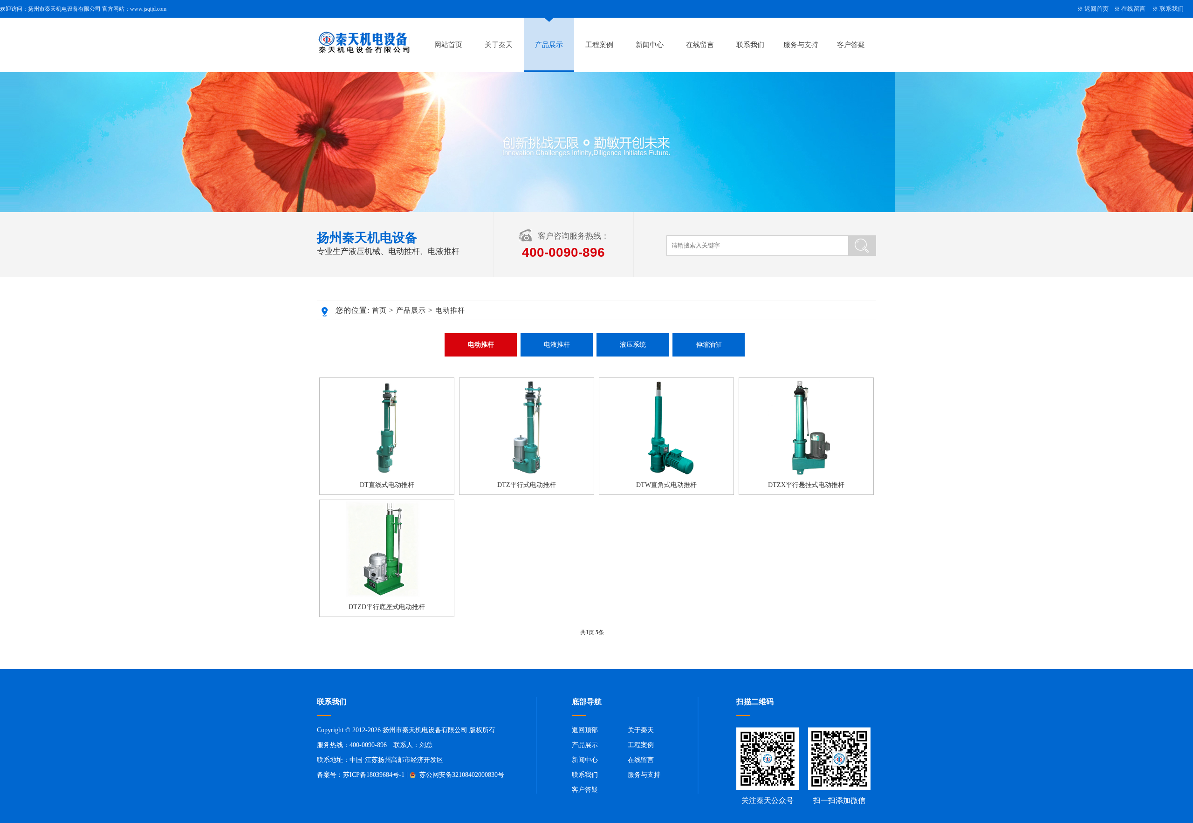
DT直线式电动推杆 (387, 484)
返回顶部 (585, 730)
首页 (379, 310)
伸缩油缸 (709, 344)
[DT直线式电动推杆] (387, 474)
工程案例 (599, 44)
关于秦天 (499, 44)
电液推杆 (557, 344)
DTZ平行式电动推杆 (526, 484)
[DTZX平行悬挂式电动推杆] (806, 474)
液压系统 (633, 344)
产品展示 (549, 44)
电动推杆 (450, 310)
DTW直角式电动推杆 (666, 484)
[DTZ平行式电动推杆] (526, 474)
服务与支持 (800, 44)
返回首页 (1096, 8)
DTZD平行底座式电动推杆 (387, 607)
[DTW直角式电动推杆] (666, 474)
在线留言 (1133, 8)
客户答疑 (851, 44)
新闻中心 (650, 44)
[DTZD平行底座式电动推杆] (387, 596)
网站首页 (448, 44)
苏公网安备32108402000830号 (461, 774)
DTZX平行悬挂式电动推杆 (806, 484)
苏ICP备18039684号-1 (374, 774)
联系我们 (1171, 8)
